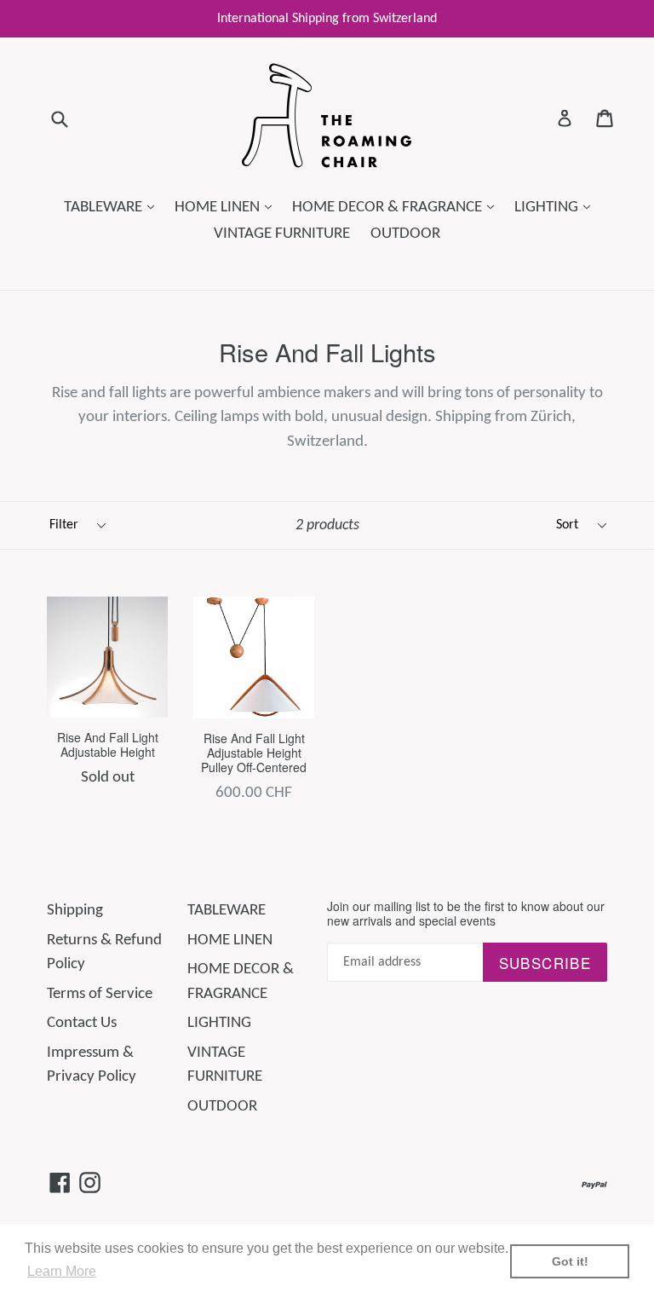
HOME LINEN (227, 207)
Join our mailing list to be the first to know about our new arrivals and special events (466, 913)
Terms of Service (99, 994)
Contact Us (82, 1023)
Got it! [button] (570, 1261)
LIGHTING (556, 207)
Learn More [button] (61, 1271)
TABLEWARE (113, 207)
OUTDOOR (405, 234)
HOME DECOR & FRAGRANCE (397, 207)
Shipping (75, 911)
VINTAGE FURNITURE (282, 234)
